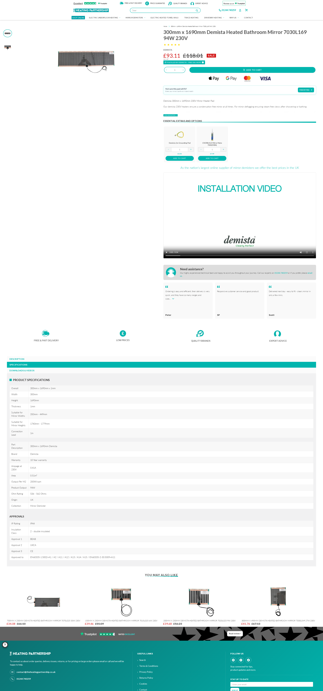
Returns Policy (146, 677)
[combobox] (165, 10)
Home (165, 26)
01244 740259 (229, 10)
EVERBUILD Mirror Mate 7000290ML (212, 144)
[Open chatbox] (5, 645)
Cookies (143, 683)
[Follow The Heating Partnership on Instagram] (233, 660)
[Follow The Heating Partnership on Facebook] (241, 660)
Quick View (180, 134)
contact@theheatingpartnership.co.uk (36, 672)
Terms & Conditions (148, 666)
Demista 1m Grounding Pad (180, 143)
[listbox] (159, 608)
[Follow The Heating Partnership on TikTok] (248, 660)
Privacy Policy (146, 672)
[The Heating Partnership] (31, 654)
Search (142, 660)
